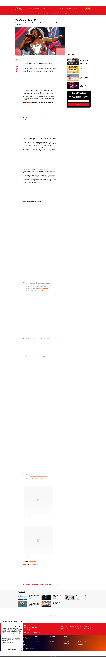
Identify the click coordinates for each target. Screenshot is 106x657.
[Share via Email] (17, 71)
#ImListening (52, 641)
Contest (59, 13)
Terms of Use (66, 643)
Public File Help (80, 644)
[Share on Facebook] (17, 66)
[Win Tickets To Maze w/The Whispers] (46, 604)
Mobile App (37, 641)
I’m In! (78, 104)
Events (53, 13)
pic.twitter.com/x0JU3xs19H (41, 476)
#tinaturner (32, 476)
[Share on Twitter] (17, 68)
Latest (81, 83)
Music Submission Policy (82, 639)
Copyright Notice (67, 645)
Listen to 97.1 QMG (64, 626)
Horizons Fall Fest (84, 70)
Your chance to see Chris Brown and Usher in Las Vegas (81, 597)
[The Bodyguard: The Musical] (46, 597)
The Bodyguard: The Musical (57, 596)
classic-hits (34, 584)
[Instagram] (30, 629)
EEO (70, 628)
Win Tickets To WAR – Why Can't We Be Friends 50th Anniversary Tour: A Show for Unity (34, 603)
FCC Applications (78, 628)
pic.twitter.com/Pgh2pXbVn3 (45, 338)
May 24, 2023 (41, 290)
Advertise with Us (67, 8)
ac (49, 584)
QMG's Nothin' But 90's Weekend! (84, 86)
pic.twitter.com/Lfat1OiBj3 (43, 288)
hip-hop (46, 584)
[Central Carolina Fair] (73, 77)
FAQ (50, 639)
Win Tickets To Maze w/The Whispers (57, 603)
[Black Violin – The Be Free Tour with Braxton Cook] (73, 61)
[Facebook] (25, 629)
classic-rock (41, 584)
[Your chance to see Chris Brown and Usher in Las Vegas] (70, 597)
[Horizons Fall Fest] (73, 69)
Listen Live (37, 639)
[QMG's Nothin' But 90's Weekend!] (73, 85)
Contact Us (72, 626)
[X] (27, 629)
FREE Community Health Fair (34, 596)
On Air (39, 13)
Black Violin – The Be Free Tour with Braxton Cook (84, 62)
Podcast (46, 13)
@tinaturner (29, 282)
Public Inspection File (79, 626)
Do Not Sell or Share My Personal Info (84, 642)
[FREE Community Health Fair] (22, 597)
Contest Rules (86, 626)
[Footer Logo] (24, 637)
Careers (65, 639)
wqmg (16, 16)
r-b (24, 584)
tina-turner (28, 584)
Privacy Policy (66, 641)
